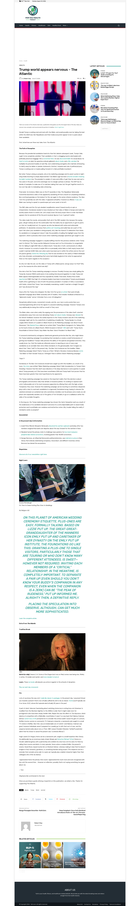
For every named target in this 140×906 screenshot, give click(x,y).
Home (20, 61)
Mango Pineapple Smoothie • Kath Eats (32, 810)
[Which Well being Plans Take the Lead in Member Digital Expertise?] (74, 855)
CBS (64, 328)
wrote (81, 351)
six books (31, 682)
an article (64, 292)
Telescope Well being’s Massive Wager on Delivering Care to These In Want (111, 121)
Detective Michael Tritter (65, 739)
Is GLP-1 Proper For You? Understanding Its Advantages (30, 864)
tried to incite (23, 161)
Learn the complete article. (28, 618)
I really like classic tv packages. (50, 698)
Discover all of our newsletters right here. (33, 454)
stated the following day (40, 253)
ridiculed (78, 315)
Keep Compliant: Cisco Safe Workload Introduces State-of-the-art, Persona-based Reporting (71, 812)
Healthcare (74, 860)
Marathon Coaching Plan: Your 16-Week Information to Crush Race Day (110, 109)
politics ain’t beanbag (53, 228)
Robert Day (27, 78)
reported (22, 279)
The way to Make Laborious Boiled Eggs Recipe (52, 865)
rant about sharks (60, 315)
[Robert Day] (20, 78)
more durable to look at (51, 677)
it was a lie (78, 200)
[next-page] (23, 871)
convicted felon (49, 159)
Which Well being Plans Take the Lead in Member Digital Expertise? (74, 864)
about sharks (59, 161)
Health (25, 61)
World (37, 790)
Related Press (34, 325)
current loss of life (30, 719)
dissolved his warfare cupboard (59, 426)
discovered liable (65, 159)
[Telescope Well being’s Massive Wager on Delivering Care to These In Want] (94, 120)
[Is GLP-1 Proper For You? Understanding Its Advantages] (30, 855)
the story (26, 366)
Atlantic (27, 790)
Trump (32, 790)
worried (43, 790)
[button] (118, 25)
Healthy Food (52, 861)
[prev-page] (20, 871)
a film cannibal (71, 161)
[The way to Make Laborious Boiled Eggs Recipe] (52, 855)
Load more (105, 128)
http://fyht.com (38, 825)
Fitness (30, 860)
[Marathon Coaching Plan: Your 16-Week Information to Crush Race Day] (94, 108)
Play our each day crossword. (28, 687)
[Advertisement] (70, 43)
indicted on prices (71, 438)
